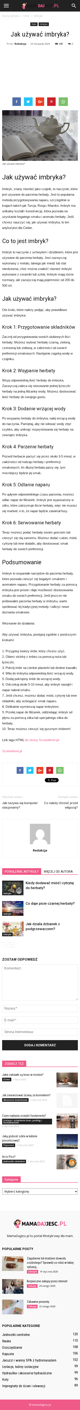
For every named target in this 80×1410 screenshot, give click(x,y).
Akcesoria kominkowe (15, 1099)
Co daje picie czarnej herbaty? (50, 903)
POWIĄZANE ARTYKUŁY (22, 872)
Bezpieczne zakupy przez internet (47, 1281)
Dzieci (6, 1079)
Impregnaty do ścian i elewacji (23, 1386)
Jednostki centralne (14, 1161)
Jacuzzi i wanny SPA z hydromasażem (29, 1360)
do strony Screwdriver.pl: (42, 740)
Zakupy (32, 1285)
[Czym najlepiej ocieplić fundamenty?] (67, 1121)
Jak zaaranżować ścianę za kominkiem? (26, 1095)
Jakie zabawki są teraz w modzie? (23, 1074)
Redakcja (20, 43)
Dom (34, 24)
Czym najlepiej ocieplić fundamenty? (24, 1115)
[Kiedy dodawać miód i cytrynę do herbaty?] (12, 888)
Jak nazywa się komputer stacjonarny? (20, 805)
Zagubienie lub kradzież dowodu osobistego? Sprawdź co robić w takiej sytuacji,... (50, 1263)
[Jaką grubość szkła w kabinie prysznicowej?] (67, 1141)
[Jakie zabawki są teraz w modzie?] (67, 1080)
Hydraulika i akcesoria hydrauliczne (27, 1373)
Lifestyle (32, 1271)
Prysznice (8, 1145)
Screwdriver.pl (12, 751)
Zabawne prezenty (38, 1301)
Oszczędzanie (12, 1347)
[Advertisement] (40, 72)
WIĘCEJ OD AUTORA (58, 872)
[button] (74, 6)
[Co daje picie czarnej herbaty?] (12, 908)
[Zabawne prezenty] (12, 1307)
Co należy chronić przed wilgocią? (61, 805)
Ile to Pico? (9, 1156)
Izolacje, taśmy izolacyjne (20, 1367)
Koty (5, 1379)
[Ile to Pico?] (67, 1162)
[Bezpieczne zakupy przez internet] (12, 1286)
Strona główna (10, 16)
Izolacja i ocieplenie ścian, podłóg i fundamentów (22, 1121)
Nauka (6, 1341)
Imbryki (44, 24)
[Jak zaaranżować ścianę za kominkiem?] (67, 1100)
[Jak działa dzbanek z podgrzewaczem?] (12, 929)
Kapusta (8, 1354)
